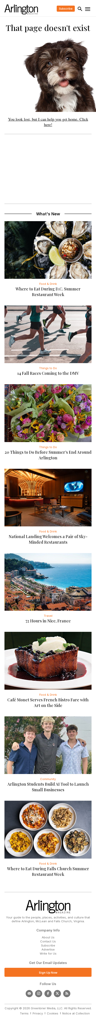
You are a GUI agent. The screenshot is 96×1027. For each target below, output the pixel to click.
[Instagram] (38, 993)
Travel (48, 615)
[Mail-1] (29, 993)
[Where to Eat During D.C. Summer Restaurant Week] (48, 250)
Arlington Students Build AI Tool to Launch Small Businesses (48, 786)
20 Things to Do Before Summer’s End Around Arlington (48, 454)
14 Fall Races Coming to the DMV (48, 373)
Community (48, 779)
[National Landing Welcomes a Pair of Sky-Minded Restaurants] (48, 497)
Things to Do (48, 368)
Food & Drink (48, 284)
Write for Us (48, 953)
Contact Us (48, 941)
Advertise (48, 949)
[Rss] (66, 993)
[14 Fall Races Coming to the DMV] (48, 334)
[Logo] (21, 9)
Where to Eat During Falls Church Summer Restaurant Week (48, 871)
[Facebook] (48, 993)
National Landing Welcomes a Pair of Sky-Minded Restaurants (48, 539)
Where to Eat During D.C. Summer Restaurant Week (48, 291)
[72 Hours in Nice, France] (48, 582)
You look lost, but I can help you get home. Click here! (48, 121)
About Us (48, 937)
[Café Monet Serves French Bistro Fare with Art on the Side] (48, 660)
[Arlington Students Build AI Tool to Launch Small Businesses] (48, 745)
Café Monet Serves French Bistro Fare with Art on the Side (48, 702)
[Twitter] (57, 993)
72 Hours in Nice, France (48, 621)
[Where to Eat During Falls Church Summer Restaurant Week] (48, 829)
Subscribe (48, 945)
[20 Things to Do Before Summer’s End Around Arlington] (48, 413)
